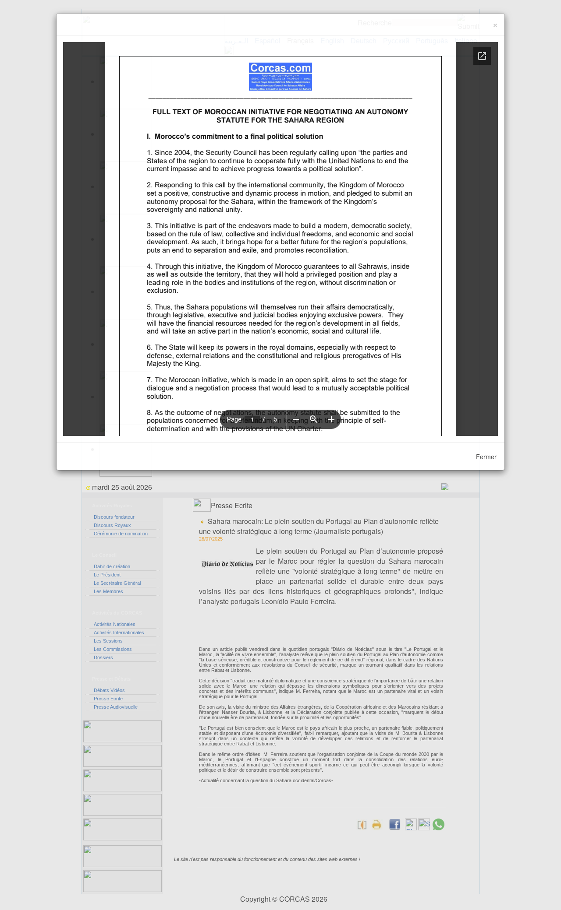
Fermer (486, 456)
